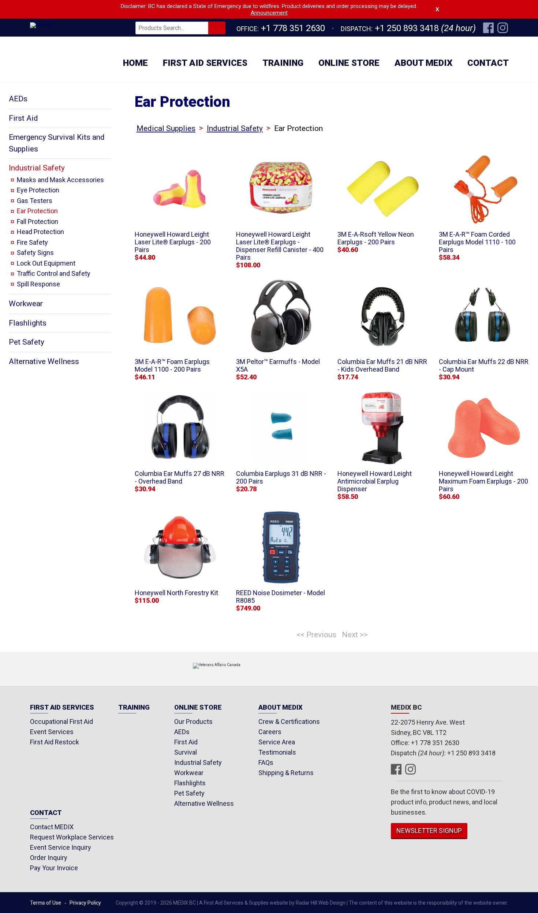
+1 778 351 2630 (293, 28)
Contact (488, 63)
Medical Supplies (166, 128)
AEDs (18, 98)
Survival (185, 752)
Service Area (276, 742)
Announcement (269, 13)
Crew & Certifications (289, 721)
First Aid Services (205, 63)
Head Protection (40, 232)
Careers (269, 732)
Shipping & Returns (286, 773)
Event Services (52, 732)
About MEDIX (423, 63)
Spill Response (38, 284)
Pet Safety (26, 342)
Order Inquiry (48, 857)
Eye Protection (38, 190)
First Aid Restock (54, 742)
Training (282, 63)
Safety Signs (35, 252)
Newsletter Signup (429, 830)
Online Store (349, 63)
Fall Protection (37, 221)
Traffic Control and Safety (53, 273)
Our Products (193, 721)
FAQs (265, 762)
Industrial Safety (37, 168)
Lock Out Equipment (46, 263)
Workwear (26, 303)
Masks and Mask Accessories (60, 179)
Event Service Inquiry (60, 847)
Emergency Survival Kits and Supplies (57, 143)
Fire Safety (32, 242)
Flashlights (27, 322)
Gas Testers (34, 200)
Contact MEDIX (52, 827)
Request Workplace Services (72, 837)
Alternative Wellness (44, 361)
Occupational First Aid (61, 721)
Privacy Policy (85, 903)
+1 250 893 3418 (407, 28)
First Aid (23, 117)
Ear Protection (37, 211)
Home (135, 63)
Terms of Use (45, 903)
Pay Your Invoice (54, 868)
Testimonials (277, 752)
